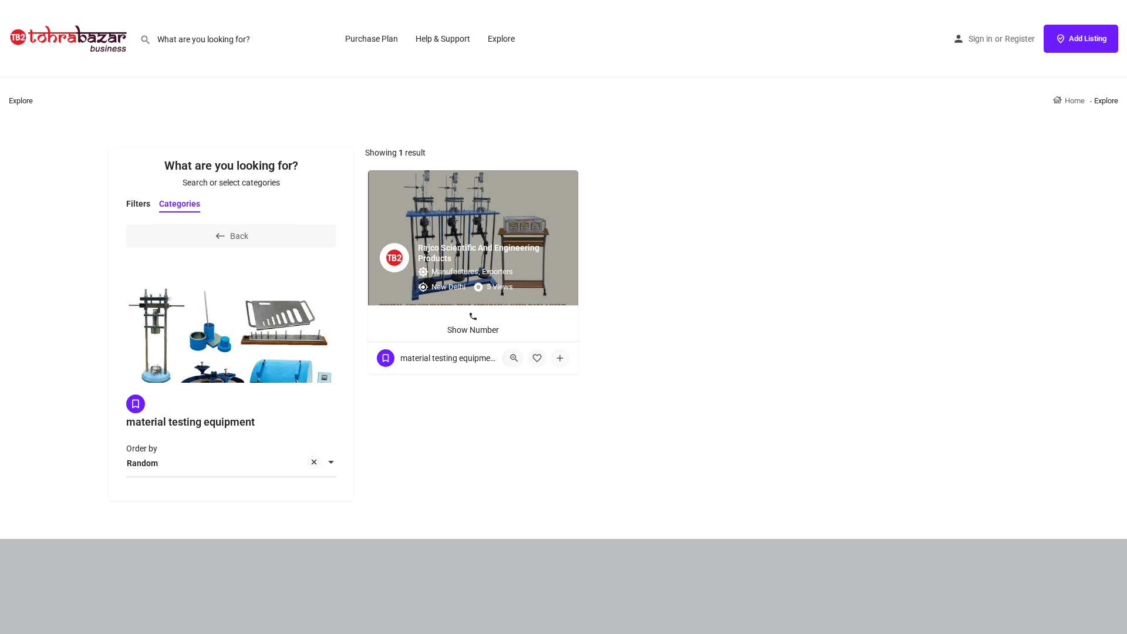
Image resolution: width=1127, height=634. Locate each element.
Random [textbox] (142, 463)
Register (1020, 38)
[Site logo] (70, 38)
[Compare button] (560, 358)
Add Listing (1087, 38)
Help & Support (443, 38)
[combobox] (231, 463)
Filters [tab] (138, 203)
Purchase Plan (371, 38)
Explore (501, 38)
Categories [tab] (179, 203)
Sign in (981, 38)
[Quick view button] (514, 358)
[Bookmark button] (537, 358)
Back (239, 236)
